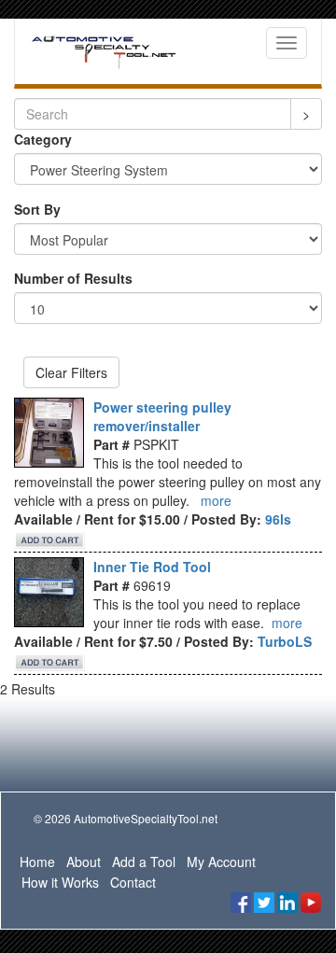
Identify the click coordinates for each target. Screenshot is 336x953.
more (216, 500)
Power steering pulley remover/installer (162, 416)
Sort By (37, 209)
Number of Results (73, 278)
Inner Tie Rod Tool (152, 566)
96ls (278, 519)
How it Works (60, 882)
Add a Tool (143, 861)
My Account (221, 861)
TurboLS (285, 641)
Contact (133, 882)
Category (43, 139)
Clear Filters (71, 372)
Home (37, 861)
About (83, 861)
